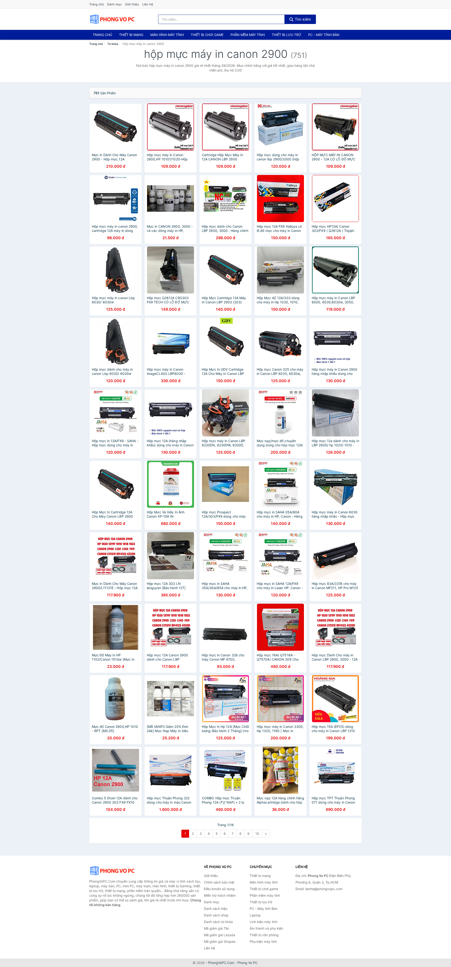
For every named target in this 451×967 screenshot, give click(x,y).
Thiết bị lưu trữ (286, 35)
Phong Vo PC (247, 963)
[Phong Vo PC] (112, 871)
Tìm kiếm (302, 19)
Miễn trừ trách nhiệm (220, 895)
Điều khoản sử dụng (219, 889)
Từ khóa (112, 44)
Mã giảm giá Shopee (219, 941)
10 (257, 834)
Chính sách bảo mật (219, 882)
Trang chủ (96, 4)
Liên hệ (147, 4)
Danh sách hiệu (215, 909)
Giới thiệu (132, 4)
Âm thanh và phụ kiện (266, 928)
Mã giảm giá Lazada (219, 935)
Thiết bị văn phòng (264, 935)
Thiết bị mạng (131, 35)
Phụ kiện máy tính (263, 941)
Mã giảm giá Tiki (216, 928)
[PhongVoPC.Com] (112, 19)
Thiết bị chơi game (207, 35)
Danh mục (114, 4)
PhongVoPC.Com (221, 963)
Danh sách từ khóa (218, 922)
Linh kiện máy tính (263, 922)
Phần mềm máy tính (247, 35)
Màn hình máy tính (167, 35)
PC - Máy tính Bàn (323, 35)
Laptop (255, 915)
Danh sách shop (216, 915)
